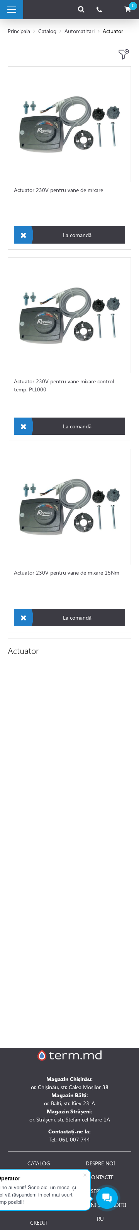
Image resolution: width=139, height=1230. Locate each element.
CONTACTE (101, 1177)
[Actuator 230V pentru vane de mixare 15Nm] (69, 507)
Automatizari (79, 31)
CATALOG (38, 1163)
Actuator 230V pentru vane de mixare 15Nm (66, 572)
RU (100, 1219)
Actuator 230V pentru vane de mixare (58, 190)
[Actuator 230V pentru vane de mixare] (69, 124)
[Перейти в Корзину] (127, 9)
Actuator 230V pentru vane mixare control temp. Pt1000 (64, 385)
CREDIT (38, 1222)
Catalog (47, 31)
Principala (19, 31)
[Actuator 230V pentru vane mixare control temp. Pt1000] (69, 316)
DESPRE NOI (100, 1163)
